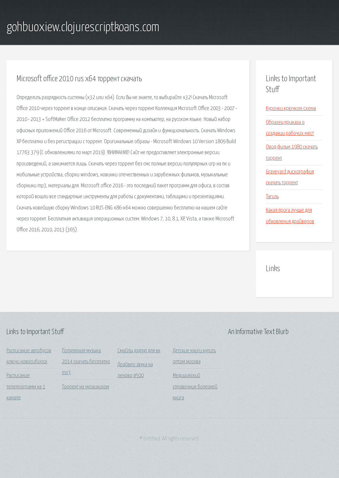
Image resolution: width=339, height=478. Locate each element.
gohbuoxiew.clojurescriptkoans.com (83, 27)
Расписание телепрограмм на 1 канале (26, 387)
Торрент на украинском (85, 387)
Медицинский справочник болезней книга (195, 387)
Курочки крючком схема (291, 108)
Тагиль (272, 197)
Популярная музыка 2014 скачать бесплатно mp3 (86, 362)
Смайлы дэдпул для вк (139, 351)
